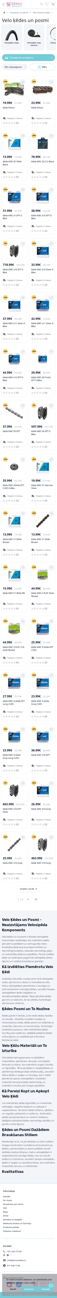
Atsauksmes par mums (13, 1204)
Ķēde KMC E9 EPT (11, 431)
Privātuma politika (11, 1227)
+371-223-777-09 (14, 1251)
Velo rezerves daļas (41, 12)
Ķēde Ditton (9, 107)
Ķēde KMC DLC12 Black (42, 161)
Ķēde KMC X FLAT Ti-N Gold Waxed (13, 648)
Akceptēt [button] (46, 1289)
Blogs (5, 1212)
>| (36, 899)
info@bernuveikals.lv (16, 1260)
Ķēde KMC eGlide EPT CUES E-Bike (13, 487)
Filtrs (44, 67)
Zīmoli (5, 1215)
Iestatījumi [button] (29, 1289)
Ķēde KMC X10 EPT (40, 754)
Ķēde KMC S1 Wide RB (14, 593)
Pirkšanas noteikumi (12, 1231)
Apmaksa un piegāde (12, 1219)
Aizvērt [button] (13, 1289)
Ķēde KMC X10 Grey (41, 808)
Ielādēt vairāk (27, 888)
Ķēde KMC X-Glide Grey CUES (40, 702)
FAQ (5, 1208)
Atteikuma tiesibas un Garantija (17, 1223)
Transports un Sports (19, 12)
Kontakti (6, 1196)
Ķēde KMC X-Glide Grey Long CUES (12, 756)
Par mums (7, 1200)
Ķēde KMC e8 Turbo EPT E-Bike (41, 379)
